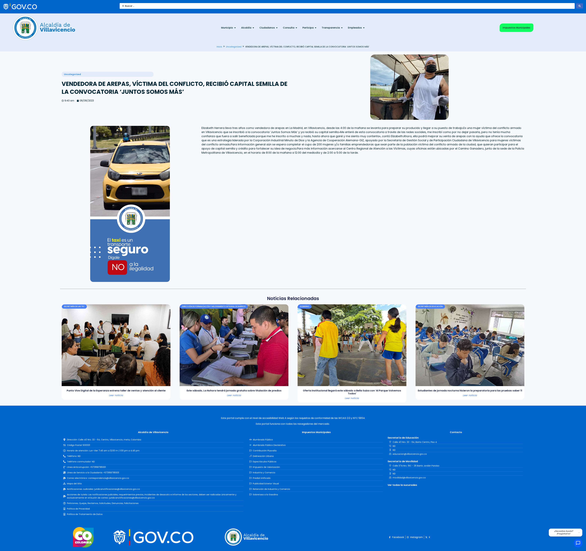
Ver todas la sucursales (402, 485)
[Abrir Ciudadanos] (277, 28)
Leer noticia (116, 395)
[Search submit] (579, 6)
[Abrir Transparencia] (342, 28)
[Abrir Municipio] (235, 28)
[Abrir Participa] (315, 28)
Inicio (219, 46)
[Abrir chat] (578, 543)
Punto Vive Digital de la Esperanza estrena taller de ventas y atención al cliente (116, 390)
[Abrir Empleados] (364, 28)
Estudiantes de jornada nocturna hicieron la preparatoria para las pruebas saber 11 (470, 390)
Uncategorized (233, 46)
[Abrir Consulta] (296, 28)
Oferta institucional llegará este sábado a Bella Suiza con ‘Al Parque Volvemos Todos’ (352, 392)
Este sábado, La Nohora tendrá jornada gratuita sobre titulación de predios (234, 390)
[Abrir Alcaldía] (253, 28)
